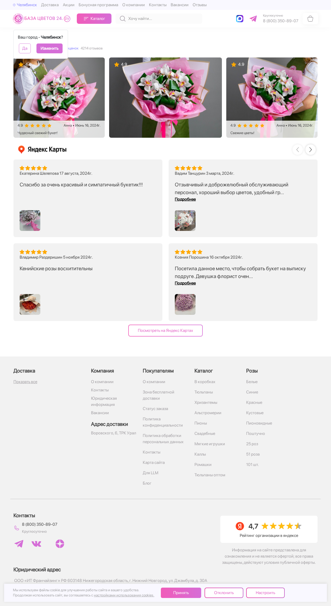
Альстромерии (207, 412)
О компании (133, 4)
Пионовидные (259, 423)
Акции (68, 4)
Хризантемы (205, 402)
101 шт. (252, 464)
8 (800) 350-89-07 (39, 524)
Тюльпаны (203, 392)
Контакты (158, 4)
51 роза (253, 454)
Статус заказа (155, 408)
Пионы (200, 423)
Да (24, 48)
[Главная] (43, 18)
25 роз (252, 443)
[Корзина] (310, 18)
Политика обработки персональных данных (163, 438)
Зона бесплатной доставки (158, 395)
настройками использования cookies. (124, 595)
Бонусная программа (98, 4)
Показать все (25, 381)
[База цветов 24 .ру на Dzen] (60, 543)
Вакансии (180, 4)
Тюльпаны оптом (209, 474)
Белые (252, 381)
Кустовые (255, 412)
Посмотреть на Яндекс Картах (165, 330)
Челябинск (27, 4)
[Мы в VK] (36, 544)
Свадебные (204, 433)
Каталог (98, 18)
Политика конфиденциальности (163, 422)
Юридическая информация (104, 401)
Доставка (50, 4)
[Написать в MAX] (240, 18)
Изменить (49, 48)
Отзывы (200, 4)
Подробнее (185, 199)
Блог (147, 483)
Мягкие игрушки (209, 443)
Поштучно (255, 433)
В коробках (204, 381)
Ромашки (203, 464)
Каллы (200, 454)
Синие (252, 392)
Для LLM (150, 472)
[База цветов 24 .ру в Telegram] (18, 544)
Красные (254, 402)
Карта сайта (154, 462)
